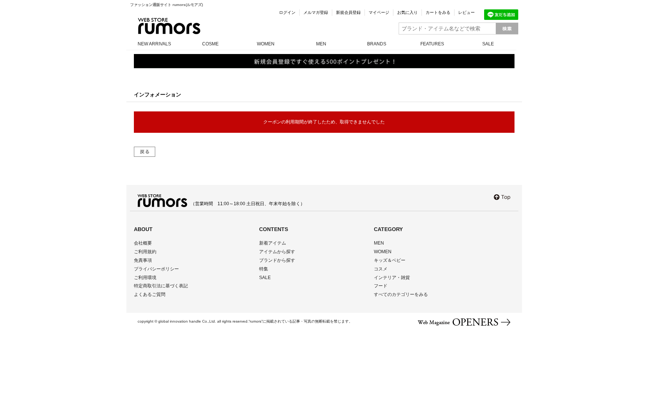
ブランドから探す (277, 260)
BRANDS (376, 44)
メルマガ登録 (315, 12)
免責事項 (143, 260)
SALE (488, 44)
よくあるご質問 (149, 294)
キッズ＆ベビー (389, 260)
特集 (263, 269)
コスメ (380, 269)
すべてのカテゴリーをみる (401, 294)
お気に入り (407, 12)
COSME (210, 44)
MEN (321, 44)
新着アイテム (272, 243)
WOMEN (265, 44)
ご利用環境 (145, 277)
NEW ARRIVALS (154, 44)
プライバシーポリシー (156, 269)
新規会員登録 (348, 12)
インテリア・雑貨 (392, 277)
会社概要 (143, 243)
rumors (169, 26)
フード (380, 285)
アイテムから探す (277, 251)
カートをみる (438, 12)
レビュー (466, 12)
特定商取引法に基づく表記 (161, 285)
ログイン (287, 12)
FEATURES (432, 44)
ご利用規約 (145, 251)
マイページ (379, 12)
